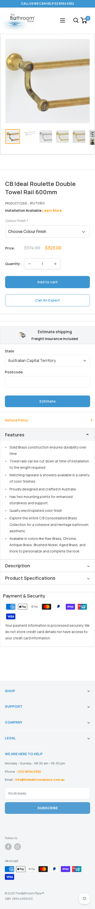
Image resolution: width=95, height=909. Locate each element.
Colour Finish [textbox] (16, 220)
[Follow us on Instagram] (17, 846)
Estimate (47, 401)
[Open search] (76, 20)
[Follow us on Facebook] (8, 846)
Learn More (52, 210)
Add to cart (47, 282)
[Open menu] (62, 20)
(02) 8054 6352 (29, 772)
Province (47, 351)
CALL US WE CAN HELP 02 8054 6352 (47, 3)
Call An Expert (47, 300)
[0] (84, 20)
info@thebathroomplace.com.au (40, 780)
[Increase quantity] (55, 264)
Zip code (47, 372)
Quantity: (13, 263)
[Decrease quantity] (29, 264)
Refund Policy (16, 420)
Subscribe (48, 808)
